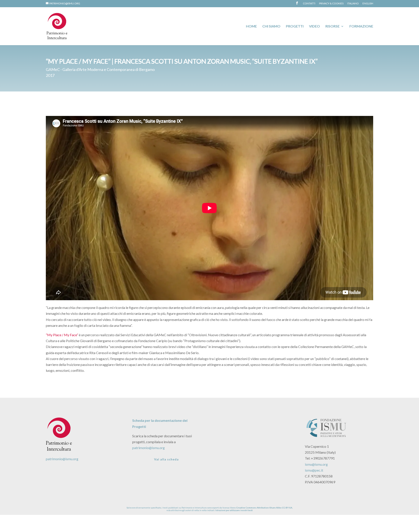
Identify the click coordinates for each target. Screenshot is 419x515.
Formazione (361, 26)
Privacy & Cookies (331, 3)
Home (251, 26)
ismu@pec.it (314, 470)
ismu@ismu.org (316, 464)
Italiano (353, 3)
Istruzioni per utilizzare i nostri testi (234, 510)
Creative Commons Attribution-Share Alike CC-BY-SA (264, 507)
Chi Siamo (271, 26)
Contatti (309, 3)
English (367, 3)
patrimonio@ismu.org (62, 459)
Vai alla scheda (166, 459)
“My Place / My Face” (62, 335)
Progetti (295, 26)
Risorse (332, 26)
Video (314, 26)
